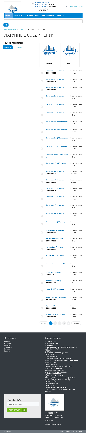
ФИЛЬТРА (48, 391)
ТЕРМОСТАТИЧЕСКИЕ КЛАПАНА (55, 387)
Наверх (8, 431)
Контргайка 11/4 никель (55, 255)
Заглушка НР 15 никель (55, 171)
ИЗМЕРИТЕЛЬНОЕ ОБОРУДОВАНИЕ (56, 353)
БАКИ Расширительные (52, 343)
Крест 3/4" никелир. (54, 280)
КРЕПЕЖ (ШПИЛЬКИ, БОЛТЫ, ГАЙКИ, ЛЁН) (58, 366)
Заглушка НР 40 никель (55, 205)
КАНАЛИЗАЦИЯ (50, 355)
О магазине (8, 347)
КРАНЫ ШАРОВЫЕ (51, 364)
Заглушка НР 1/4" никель (56, 163)
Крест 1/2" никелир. (54, 272)
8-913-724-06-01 (41, 4)
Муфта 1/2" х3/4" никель (55, 314)
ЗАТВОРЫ (48, 351)
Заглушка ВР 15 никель (55, 71)
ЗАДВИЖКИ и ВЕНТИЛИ (52, 349)
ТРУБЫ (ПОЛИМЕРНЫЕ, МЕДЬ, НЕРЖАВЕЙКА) (60, 389)
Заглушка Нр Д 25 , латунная (57, 222)
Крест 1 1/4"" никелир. (55, 289)
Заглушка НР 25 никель (55, 188)
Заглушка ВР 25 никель (55, 87)
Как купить (7, 343)
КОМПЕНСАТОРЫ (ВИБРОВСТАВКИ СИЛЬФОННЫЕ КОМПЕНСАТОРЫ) (61, 361)
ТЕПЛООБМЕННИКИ (51, 383)
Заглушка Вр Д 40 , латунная (57, 138)
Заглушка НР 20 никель (55, 180)
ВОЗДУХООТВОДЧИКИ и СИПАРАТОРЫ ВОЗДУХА (61, 347)
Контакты (7, 351)
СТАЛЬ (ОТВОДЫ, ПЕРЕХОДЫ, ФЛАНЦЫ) (58, 380)
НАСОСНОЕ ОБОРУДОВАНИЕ (54, 370)
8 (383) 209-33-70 (42, 2)
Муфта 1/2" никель (53, 306)
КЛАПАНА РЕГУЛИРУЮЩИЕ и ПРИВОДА (58, 358)
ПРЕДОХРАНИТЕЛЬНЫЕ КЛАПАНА (56, 372)
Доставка (7, 345)
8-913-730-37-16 (41, 6)
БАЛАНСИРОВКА (50, 345)
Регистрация (78, 6)
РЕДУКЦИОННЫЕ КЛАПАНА (54, 376)
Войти (71, 6)
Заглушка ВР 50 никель (55, 112)
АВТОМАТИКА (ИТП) (51, 341)
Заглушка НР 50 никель (55, 213)
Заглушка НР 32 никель (55, 196)
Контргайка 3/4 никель (55, 238)
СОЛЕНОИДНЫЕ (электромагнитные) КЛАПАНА (60, 378)
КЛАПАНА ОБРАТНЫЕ (52, 357)
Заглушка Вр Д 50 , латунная (57, 146)
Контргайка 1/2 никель (55, 230)
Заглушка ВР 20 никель (55, 79)
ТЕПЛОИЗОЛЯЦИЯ (51, 382)
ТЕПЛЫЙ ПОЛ (49, 385)
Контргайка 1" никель (54, 247)
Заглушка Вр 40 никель (55, 104)
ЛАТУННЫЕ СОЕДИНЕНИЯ (53, 368)
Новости (7, 341)
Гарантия (7, 349)
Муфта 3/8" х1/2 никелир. (56, 297)
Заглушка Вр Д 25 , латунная (57, 121)
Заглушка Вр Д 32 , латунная (57, 129)
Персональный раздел (53, 424)
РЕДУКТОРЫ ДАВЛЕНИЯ (53, 374)
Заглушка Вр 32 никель (55, 96)
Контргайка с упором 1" (55, 264)
